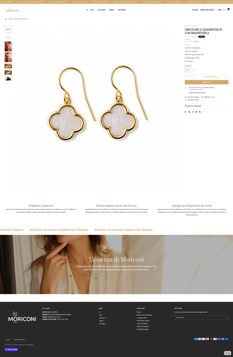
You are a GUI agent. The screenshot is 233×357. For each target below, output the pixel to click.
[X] (189, 112)
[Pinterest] (193, 112)
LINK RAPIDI (141, 308)
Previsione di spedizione (193, 106)
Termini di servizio (142, 323)
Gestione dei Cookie (143, 321)
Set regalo (122, 10)
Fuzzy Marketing (29, 344)
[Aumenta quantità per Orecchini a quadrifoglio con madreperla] (191, 77)
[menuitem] (87, 10)
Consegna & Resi (142, 318)
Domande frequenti (142, 329)
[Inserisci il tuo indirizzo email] (226, 317)
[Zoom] (175, 29)
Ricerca (139, 312)
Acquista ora (206, 82)
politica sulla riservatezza (144, 315)
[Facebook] (186, 112)
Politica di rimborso (143, 326)
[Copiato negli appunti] (200, 112)
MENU (101, 308)
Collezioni (101, 10)
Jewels (111, 10)
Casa (6, 19)
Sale (92, 10)
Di (87, 10)
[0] (227, 10)
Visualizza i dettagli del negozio (197, 92)
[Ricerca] (224, 10)
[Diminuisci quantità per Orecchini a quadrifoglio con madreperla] (186, 77)
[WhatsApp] (197, 112)
